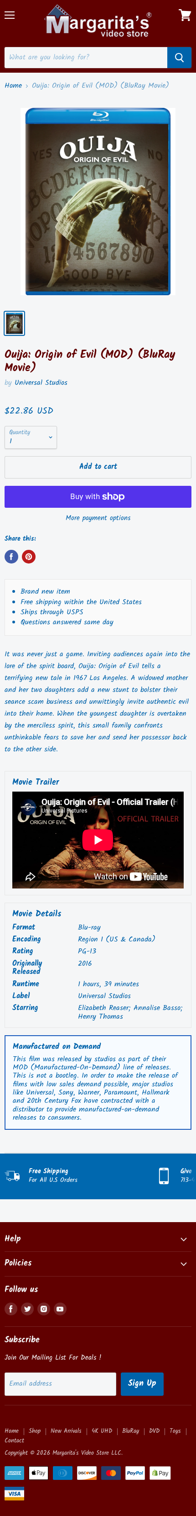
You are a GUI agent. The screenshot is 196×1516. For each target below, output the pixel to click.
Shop (35, 1431)
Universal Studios (41, 382)
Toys (175, 1431)
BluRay (130, 1431)
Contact (14, 1441)
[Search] (179, 57)
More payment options (98, 518)
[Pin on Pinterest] (29, 557)
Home (13, 86)
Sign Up (142, 1383)
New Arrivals (66, 1431)
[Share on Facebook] (11, 557)
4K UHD (102, 1431)
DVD (154, 1431)
